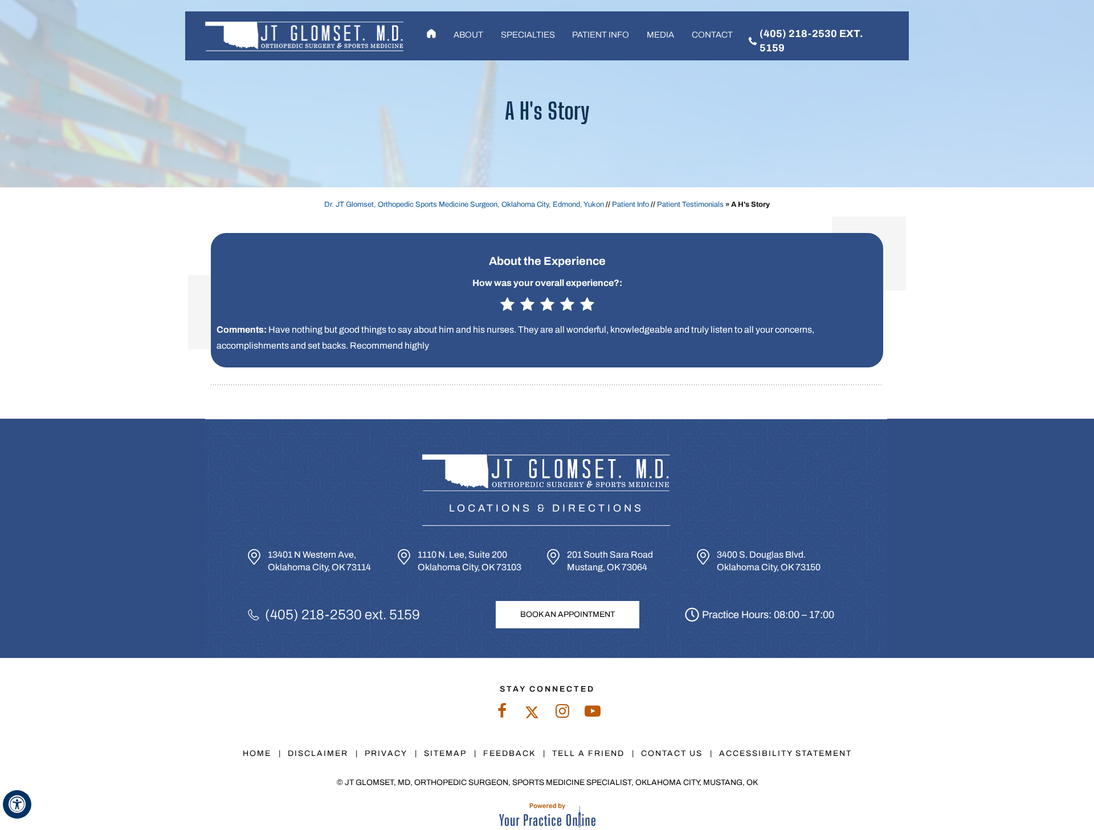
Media (660, 34)
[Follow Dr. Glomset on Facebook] (502, 713)
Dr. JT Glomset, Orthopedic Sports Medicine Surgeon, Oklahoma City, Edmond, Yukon (464, 204)
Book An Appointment (567, 614)
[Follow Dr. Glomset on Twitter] (532, 713)
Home (431, 35)
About (468, 34)
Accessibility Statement (785, 753)
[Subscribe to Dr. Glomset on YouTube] (592, 713)
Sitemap (445, 753)
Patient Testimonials (690, 204)
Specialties (528, 34)
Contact (712, 34)
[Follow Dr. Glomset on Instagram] (562, 713)
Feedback (509, 753)
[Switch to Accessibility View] (17, 804)
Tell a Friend (588, 753)
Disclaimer (318, 753)
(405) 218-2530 (313, 614)
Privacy (386, 753)
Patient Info (600, 34)
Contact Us (672, 753)
